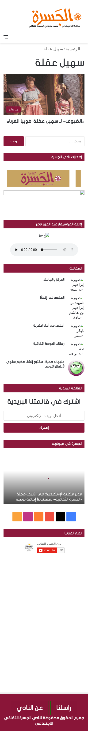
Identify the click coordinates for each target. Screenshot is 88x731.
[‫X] (60, 516)
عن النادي (30, 707)
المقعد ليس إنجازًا (52, 297)
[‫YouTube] (49, 516)
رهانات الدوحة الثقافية (49, 343)
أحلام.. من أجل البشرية (49, 325)
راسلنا (63, 707)
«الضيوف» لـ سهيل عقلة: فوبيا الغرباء (45, 121)
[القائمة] (6, 37)
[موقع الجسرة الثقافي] (55, 16)
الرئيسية (73, 49)
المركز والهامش (54, 279)
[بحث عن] (82, 37)
